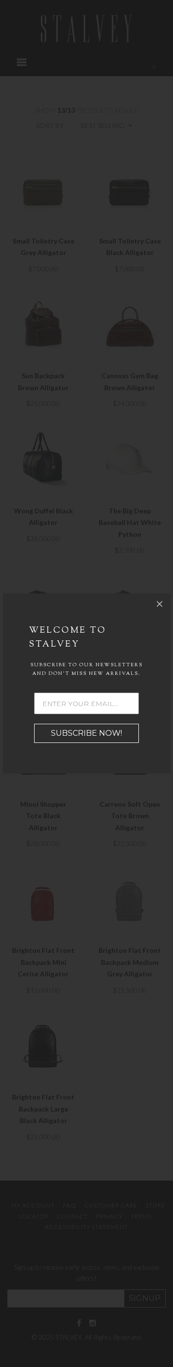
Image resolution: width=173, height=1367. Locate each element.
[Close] (159, 603)
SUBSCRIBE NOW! (86, 733)
